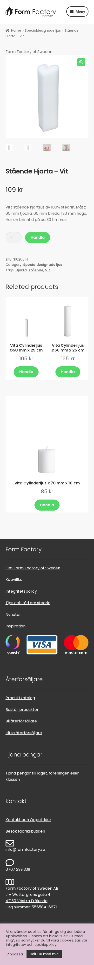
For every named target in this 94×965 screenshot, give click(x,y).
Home (16, 30)
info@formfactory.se (25, 849)
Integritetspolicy (21, 591)
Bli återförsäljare (21, 721)
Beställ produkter (22, 709)
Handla (38, 237)
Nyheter (13, 614)
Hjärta (21, 270)
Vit (47, 270)
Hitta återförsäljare (24, 733)
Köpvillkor (15, 579)
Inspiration (16, 626)
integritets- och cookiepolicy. (31, 944)
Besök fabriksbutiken (25, 831)
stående (35, 270)
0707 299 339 (18, 869)
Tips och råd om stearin (28, 603)
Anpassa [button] (15, 954)
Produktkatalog (20, 698)
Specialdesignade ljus (43, 30)
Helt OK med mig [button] (44, 954)
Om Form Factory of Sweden (33, 568)
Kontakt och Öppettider (28, 819)
